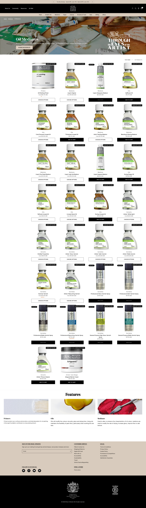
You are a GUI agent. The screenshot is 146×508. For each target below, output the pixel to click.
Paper (64, 14)
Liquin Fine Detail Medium (43, 174)
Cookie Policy (104, 451)
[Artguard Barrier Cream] (72, 360)
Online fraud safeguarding (81, 462)
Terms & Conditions (105, 447)
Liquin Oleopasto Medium (100, 93)
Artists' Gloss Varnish (72, 254)
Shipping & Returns (79, 449)
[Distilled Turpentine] (43, 237)
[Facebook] (23, 470)
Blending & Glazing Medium (129, 134)
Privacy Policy (104, 449)
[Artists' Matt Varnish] (129, 237)
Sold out (91, 64)
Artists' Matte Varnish (129, 254)
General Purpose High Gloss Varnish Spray (100, 336)
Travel (75, 460)
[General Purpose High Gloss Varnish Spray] (100, 318)
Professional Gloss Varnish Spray (100, 294)
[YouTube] (34, 470)
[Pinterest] (39, 470)
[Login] (132, 8)
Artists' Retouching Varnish (72, 294)
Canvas (72, 14)
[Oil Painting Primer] (43, 76)
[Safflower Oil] (129, 76)
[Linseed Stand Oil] (72, 197)
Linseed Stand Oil (72, 214)
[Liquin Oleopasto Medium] (100, 76)
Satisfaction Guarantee (106, 458)
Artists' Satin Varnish (100, 254)
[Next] (92, 2)
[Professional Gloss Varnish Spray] (100, 276)
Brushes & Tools (81, 14)
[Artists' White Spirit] (129, 197)
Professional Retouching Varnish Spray (72, 335)
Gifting (97, 14)
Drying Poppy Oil (129, 174)
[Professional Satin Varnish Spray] (129, 276)
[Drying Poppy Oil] (129, 157)
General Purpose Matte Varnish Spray (129, 335)
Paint (40, 14)
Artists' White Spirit (129, 214)
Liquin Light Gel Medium (72, 174)
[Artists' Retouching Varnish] (72, 276)
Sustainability (77, 458)
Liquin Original (72, 93)
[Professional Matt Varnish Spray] (43, 318)
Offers (104, 14)
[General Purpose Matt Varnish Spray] (129, 318)
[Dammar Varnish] (43, 276)
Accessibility (77, 455)
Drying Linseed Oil (100, 214)
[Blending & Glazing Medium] (129, 117)
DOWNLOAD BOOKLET (24, 47)
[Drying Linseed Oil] (100, 197)
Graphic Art (48, 14)
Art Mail (31, 8)
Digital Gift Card (78, 451)
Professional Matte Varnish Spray (43, 335)
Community (15, 8)
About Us (7, 8)
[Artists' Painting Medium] (100, 117)
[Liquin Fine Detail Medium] (43, 157)
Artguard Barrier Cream (71, 377)
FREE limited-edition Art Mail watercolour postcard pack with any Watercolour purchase (73, 2)
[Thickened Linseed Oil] (72, 117)
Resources (24, 8)
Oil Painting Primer (43, 93)
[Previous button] (4, 413)
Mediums (57, 14)
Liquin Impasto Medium (100, 174)
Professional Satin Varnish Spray (129, 294)
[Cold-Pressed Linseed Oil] (43, 117)
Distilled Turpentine (43, 254)
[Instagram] (28, 470)
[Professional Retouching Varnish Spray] (72, 318)
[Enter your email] (70, 451)
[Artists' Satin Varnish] (100, 237)
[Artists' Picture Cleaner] (43, 360)
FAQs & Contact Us (79, 447)
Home (5, 18)
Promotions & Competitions (107, 453)
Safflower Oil (129, 93)
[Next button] (142, 413)
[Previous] (53, 2)
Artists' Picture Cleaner (43, 377)
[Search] (135, 8)
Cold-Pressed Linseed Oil (43, 134)
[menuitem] (7, 8)
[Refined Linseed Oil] (43, 197)
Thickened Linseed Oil (71, 134)
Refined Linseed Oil (43, 214)
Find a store (77, 470)
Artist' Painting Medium (100, 134)
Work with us (77, 453)
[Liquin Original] (72, 76)
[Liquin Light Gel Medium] (72, 157)
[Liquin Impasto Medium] (100, 157)
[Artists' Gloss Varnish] (72, 237)
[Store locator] (138, 8)
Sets (91, 14)
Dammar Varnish (43, 294)
